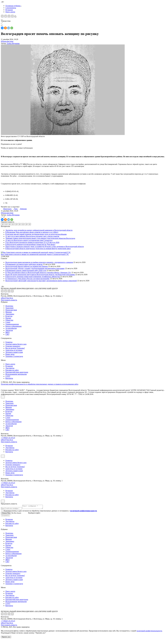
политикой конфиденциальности (149, 631)
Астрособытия (11, 328)
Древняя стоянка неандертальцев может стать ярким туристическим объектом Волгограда (40, 238)
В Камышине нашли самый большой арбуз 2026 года (25, 270)
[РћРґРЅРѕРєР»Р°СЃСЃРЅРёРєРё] (5, 28)
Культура (8, 316)
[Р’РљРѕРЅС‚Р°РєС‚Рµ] (2, 28)
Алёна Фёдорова (13, 43)
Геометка (8, 342)
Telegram (23, 209)
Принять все (6, 637)
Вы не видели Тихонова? (15, 348)
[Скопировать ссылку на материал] (2, 23)
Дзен (16, 209)
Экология (9, 330)
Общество (9, 320)
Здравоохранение (12, 324)
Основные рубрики (12, 6)
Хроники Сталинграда (14, 356)
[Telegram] (8, 28)
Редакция (9, 10)
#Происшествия (7, 41)
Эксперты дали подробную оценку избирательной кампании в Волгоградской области (38, 230)
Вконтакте (7, 209)
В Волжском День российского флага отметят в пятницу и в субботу (31, 232)
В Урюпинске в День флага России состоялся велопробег (27, 279)
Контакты (9, 378)
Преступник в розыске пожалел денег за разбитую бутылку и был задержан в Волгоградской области (44, 246)
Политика (9, 306)
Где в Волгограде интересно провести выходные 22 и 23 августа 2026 (32, 242)
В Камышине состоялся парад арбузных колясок (24, 264)
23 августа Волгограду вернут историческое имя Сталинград (29, 240)
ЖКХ (7, 332)
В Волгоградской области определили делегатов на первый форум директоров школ (38, 248)
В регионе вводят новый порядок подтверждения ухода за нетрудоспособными (36, 234)
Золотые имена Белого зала (15, 344)
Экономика (9, 314)
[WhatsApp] (11, 28)
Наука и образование (13, 326)
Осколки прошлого (12, 346)
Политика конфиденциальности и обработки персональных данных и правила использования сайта (39, 384)
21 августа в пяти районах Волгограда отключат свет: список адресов (32, 236)
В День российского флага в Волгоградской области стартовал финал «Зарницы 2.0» (38, 272)
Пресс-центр (10, 12)
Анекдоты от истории (13, 350)
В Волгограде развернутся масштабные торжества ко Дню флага (30, 244)
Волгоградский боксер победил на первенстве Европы (26, 266)
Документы (9, 368)
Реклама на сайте (12, 370)
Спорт (7, 322)
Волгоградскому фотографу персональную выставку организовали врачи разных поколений (41, 281)
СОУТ (7, 376)
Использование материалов (16, 374)
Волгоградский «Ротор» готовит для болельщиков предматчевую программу (35, 268)
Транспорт (9, 308)
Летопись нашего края (14, 352)
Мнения (8, 312)
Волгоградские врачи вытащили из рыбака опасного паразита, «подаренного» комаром (39, 262)
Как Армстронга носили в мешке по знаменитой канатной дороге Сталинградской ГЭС (35, 254)
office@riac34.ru (7, 298)
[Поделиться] (2, 25)
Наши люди (9, 354)
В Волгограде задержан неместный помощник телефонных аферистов (32, 277)
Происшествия (11, 310)
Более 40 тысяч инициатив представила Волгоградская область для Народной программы (40, 274)
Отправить (5, 515)
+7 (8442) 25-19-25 (8, 438)
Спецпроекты (10, 8)
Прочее (8, 318)
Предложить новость (9, 300)
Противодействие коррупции (16, 372)
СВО (7, 334)
